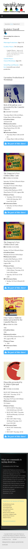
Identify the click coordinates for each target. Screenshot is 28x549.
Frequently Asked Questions (12, 542)
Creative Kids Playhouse (14, 7)
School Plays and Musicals (11, 65)
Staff (15, 539)
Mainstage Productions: (11, 42)
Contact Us (6, 539)
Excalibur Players (9, 46)
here (5, 67)
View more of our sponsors (9, 521)
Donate (5, 545)
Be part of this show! (17, 144)
